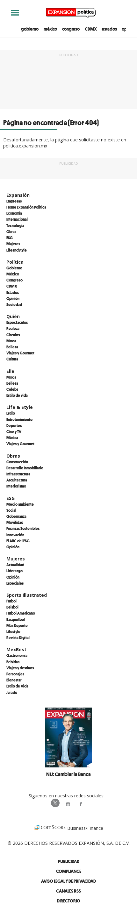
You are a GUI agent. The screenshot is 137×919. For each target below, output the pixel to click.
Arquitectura (16, 480)
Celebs (12, 389)
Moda (11, 341)
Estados (12, 292)
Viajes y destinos (20, 668)
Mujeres (13, 243)
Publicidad (68, 861)
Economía (14, 213)
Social (11, 510)
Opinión (12, 298)
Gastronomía (16, 655)
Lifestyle (13, 631)
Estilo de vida (17, 395)
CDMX (91, 29)
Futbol (11, 601)
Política (15, 262)
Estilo (10, 413)
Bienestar (14, 680)
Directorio (68, 901)
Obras (11, 231)
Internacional (17, 219)
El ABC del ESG (18, 541)
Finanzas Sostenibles (23, 528)
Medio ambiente (20, 504)
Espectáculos (17, 322)
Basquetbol (15, 619)
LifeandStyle (16, 250)
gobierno (30, 29)
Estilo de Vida (17, 686)
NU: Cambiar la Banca (68, 774)
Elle (10, 371)
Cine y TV (13, 431)
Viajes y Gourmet (20, 353)
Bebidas (12, 662)
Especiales (15, 583)
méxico (50, 29)
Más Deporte (17, 625)
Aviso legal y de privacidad (68, 881)
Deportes (14, 425)
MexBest (16, 649)
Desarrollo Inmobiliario (24, 468)
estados (109, 29)
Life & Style (19, 407)
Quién (13, 316)
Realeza (12, 328)
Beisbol (12, 607)
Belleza (12, 347)
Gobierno (14, 268)
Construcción (17, 462)
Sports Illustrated (26, 595)
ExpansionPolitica (81, 803)
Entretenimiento (19, 419)
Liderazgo (14, 570)
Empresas (14, 201)
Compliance (68, 871)
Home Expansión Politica (26, 207)
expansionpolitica (68, 803)
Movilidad (14, 522)
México (12, 274)
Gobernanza (16, 516)
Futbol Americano (20, 613)
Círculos (13, 335)
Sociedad (14, 304)
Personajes (15, 674)
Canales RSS (68, 891)
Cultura (12, 359)
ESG (9, 237)
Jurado (11, 692)
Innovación (15, 535)
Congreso (14, 280)
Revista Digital (18, 637)
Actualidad (15, 564)
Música (12, 437)
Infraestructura (18, 474)
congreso (71, 29)
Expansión (18, 195)
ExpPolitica (56, 803)
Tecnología (15, 225)
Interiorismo (16, 486)
